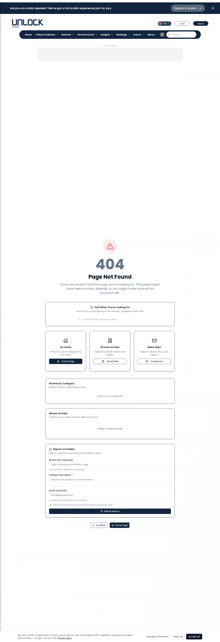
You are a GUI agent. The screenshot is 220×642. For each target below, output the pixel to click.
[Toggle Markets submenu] (73, 34)
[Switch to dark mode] (162, 34)
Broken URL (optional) (61, 459)
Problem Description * (61, 474)
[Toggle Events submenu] (143, 34)
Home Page (68, 361)
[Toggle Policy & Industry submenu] (57, 34)
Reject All (178, 636)
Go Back (100, 525)
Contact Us (157, 361)
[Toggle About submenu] (157, 34)
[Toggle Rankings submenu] (129, 34)
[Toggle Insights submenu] (112, 34)
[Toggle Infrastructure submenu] (97, 34)
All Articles (112, 361)
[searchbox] (181, 34)
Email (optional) (58, 490)
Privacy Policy (65, 638)
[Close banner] (213, 8)
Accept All (194, 636)
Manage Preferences (158, 636)
